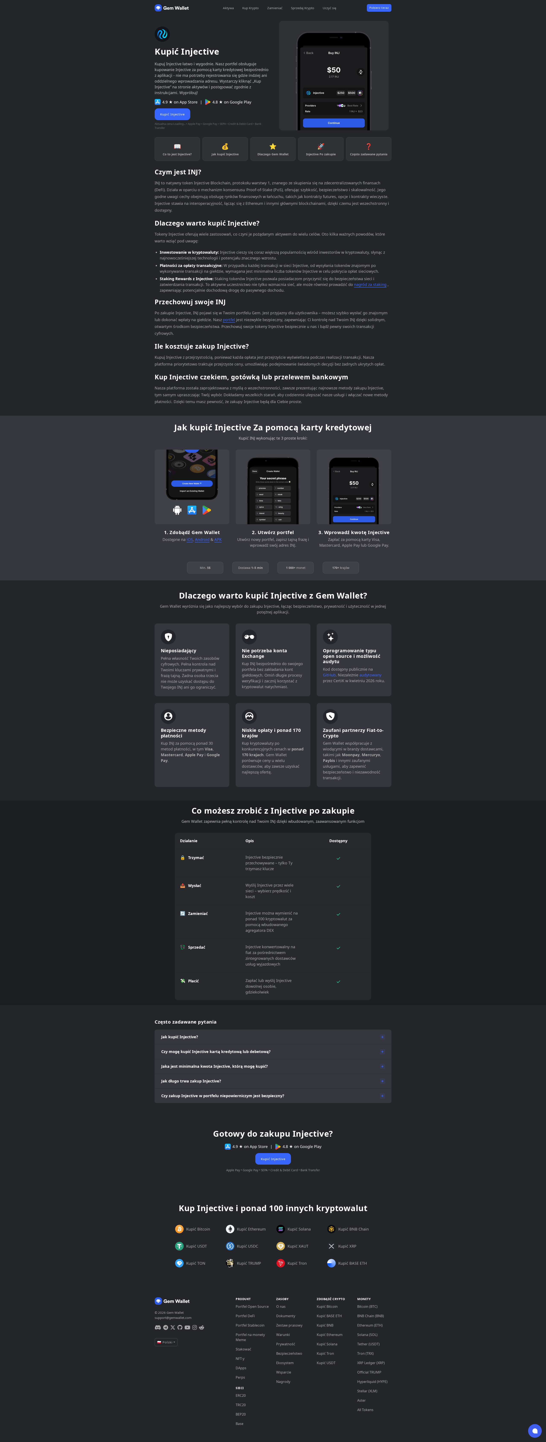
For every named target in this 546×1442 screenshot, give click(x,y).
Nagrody (283, 1381)
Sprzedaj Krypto (302, 8)
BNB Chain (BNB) (370, 1316)
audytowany (370, 674)
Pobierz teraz (379, 8)
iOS (190, 539)
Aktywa (228, 8)
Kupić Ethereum (330, 1334)
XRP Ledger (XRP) (371, 1362)
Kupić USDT (326, 1362)
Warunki (283, 1334)
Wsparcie (283, 1372)
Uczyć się (329, 8)
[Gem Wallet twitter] (172, 1327)
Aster (361, 1400)
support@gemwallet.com (173, 1317)
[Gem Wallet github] (179, 1327)
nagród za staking (370, 284)
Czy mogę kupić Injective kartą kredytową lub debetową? (216, 1051)
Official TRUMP (369, 1372)
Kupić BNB (325, 1325)
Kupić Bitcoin (327, 1306)
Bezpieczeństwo (289, 1353)
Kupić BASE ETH (329, 1316)
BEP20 (241, 1414)
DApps (241, 1368)
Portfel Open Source (252, 1306)
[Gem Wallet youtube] (187, 1327)
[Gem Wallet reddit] (201, 1327)
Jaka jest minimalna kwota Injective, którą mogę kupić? (214, 1066)
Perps (240, 1377)
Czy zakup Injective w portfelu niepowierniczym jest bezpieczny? (222, 1095)
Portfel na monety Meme (250, 1337)
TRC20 (241, 1405)
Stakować (243, 1349)
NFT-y (240, 1358)
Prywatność (285, 1344)
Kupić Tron (325, 1353)
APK (218, 539)
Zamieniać (274, 8)
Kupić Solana (327, 1344)
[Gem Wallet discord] (158, 1327)
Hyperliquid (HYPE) (372, 1381)
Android (202, 539)
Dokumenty (285, 1316)
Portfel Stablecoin (250, 1325)
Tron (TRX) (365, 1353)
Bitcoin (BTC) (367, 1306)
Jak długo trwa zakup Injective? (191, 1081)
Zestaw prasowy (289, 1325)
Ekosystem (285, 1362)
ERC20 (241, 1395)
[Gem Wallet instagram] (194, 1327)
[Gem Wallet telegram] (165, 1327)
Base (239, 1423)
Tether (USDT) (368, 1344)
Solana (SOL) (367, 1334)
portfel (229, 319)
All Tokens (365, 1409)
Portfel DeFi (245, 1316)
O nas (281, 1306)
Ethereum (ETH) (370, 1325)
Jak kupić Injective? (179, 1036)
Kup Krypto (250, 8)
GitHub (329, 674)
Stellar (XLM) (367, 1391)
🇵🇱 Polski (165, 1342)
